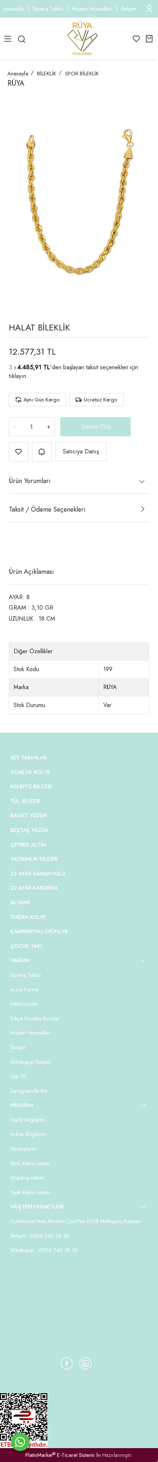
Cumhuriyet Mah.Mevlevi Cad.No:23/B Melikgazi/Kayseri (75, 1221)
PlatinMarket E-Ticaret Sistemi (59, 1455)
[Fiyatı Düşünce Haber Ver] (41, 451)
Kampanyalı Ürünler (39, 931)
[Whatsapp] (20, 1442)
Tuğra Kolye (28, 917)
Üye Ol (18, 1076)
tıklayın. (18, 376)
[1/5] (13, 545)
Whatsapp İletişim (30, 1062)
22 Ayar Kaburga (34, 888)
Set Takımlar (28, 758)
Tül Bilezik (25, 801)
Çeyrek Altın (28, 845)
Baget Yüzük (28, 815)
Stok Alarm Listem (30, 1163)
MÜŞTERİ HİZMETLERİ (37, 1207)
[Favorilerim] (136, 38)
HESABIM (21, 1105)
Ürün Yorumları (30, 481)
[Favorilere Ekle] (18, 451)
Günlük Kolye (30, 772)
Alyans (20, 902)
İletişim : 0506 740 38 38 (39, 1236)
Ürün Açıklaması (31, 571)
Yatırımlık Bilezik (34, 859)
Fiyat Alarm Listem (30, 1192)
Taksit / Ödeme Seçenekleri (47, 509)
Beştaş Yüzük (29, 830)
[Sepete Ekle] (92, 426)
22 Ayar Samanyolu (37, 874)
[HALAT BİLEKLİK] (79, 203)
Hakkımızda (23, 1004)
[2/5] (18, 545)
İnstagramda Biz (28, 1091)
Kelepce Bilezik (31, 786)
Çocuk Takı (26, 946)
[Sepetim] (149, 39)
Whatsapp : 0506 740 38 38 (44, 1250)
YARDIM (19, 960)
